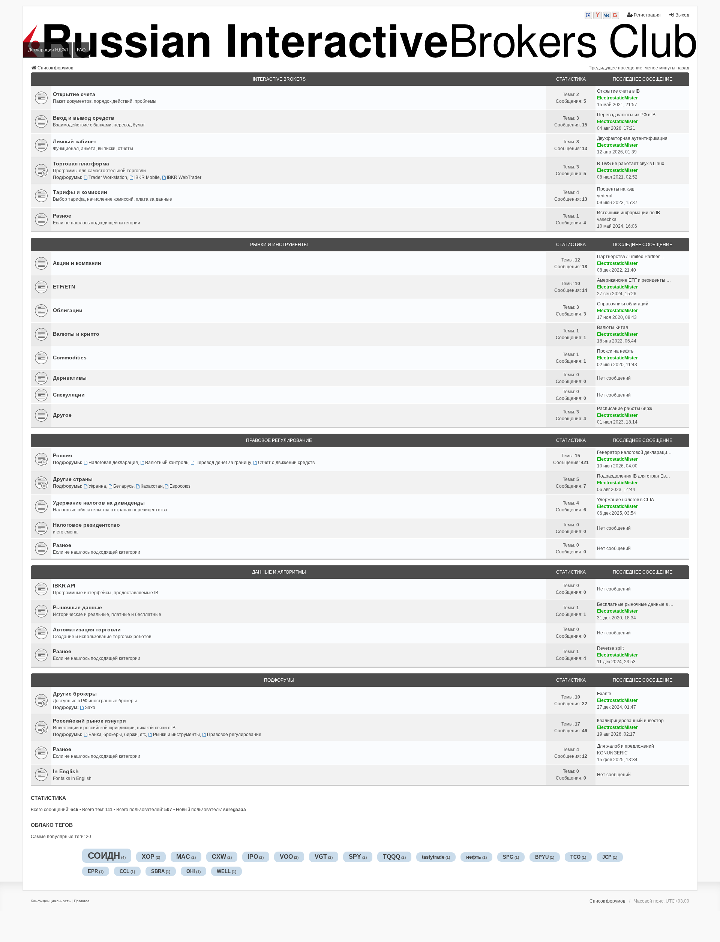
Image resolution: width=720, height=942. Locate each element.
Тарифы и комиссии (80, 192)
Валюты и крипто (76, 334)
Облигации (67, 310)
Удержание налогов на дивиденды (99, 503)
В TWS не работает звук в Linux (630, 163)
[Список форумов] (360, 41)
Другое (62, 415)
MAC (183, 856)
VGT (321, 856)
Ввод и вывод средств (83, 118)
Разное (62, 216)
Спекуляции (69, 395)
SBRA (158, 871)
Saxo (90, 707)
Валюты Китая (612, 327)
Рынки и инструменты (279, 244)
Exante (604, 693)
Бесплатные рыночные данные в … (635, 604)
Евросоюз (180, 486)
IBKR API (64, 586)
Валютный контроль (166, 462)
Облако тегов (52, 825)
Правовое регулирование (279, 440)
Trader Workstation (107, 177)
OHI (190, 871)
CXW (219, 856)
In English (66, 771)
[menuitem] (50, 901)
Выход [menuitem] (682, 15)
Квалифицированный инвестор (630, 720)
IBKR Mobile (147, 177)
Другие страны (73, 479)
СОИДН (104, 855)
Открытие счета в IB (618, 91)
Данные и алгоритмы (279, 572)
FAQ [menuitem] (81, 50)
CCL (124, 871)
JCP (607, 857)
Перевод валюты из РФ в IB (626, 114)
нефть (473, 857)
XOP (148, 856)
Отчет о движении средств (286, 462)
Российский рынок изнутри (89, 721)
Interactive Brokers (279, 79)
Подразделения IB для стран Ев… (633, 476)
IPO (253, 856)
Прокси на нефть (615, 351)
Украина (97, 486)
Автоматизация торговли (87, 629)
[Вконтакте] (606, 15)
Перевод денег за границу (223, 462)
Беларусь (123, 486)
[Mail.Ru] (588, 15)
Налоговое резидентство (86, 525)
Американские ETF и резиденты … (634, 280)
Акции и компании (77, 263)
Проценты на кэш (615, 189)
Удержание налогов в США (625, 499)
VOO (286, 856)
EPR (93, 871)
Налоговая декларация (113, 462)
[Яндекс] (597, 15)
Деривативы (70, 378)
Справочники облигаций (622, 303)
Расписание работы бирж (624, 408)
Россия (62, 455)
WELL (224, 871)
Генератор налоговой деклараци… (634, 452)
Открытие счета (74, 94)
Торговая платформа (81, 164)
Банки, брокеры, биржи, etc (117, 734)
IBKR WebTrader (184, 177)
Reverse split (610, 648)
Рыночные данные (77, 607)
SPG (508, 857)
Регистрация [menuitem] (647, 15)
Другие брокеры (75, 694)
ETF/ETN (64, 287)
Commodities (70, 358)
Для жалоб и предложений (625, 746)
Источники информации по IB (628, 212)
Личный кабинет (74, 141)
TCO (575, 857)
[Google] (615, 15)
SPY (355, 856)
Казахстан (152, 486)
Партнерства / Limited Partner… (630, 256)
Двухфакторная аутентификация (632, 138)
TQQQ (391, 856)
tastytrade (433, 857)
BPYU (542, 857)
